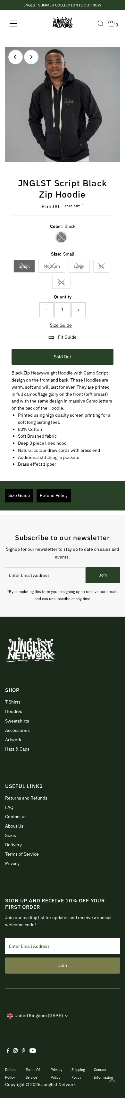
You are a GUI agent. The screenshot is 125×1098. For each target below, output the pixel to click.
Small (27, 267)
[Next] (31, 57)
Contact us (16, 817)
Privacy (12, 863)
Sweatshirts (17, 721)
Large (82, 267)
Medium (54, 267)
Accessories (17, 730)
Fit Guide (67, 337)
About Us (14, 826)
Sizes (10, 835)
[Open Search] (101, 23)
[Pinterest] (23, 1051)
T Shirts (13, 702)
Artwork (13, 740)
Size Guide (61, 325)
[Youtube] (33, 1051)
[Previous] (15, 57)
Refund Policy (54, 495)
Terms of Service (22, 854)
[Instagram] (15, 1051)
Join (103, 575)
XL (104, 267)
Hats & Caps (17, 749)
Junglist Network (58, 1084)
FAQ (9, 807)
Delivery (13, 845)
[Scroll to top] (112, 1080)
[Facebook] (8, 1051)
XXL (64, 283)
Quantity (62, 297)
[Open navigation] (18, 23)
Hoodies (13, 711)
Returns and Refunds (26, 798)
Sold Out (62, 357)
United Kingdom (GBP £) (38, 1015)
